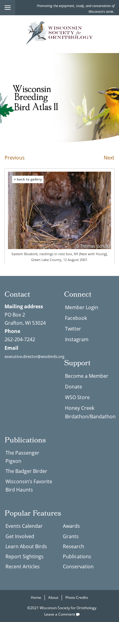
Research (73, 546)
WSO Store (77, 397)
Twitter (73, 328)
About (53, 597)
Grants (71, 536)
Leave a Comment (60, 614)
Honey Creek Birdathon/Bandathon (89, 412)
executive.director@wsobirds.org (34, 356)
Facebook (76, 318)
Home (36, 597)
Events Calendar (24, 526)
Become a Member (86, 376)
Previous (15, 157)
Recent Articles (22, 566)
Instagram (76, 339)
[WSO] (59, 32)
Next (109, 157)
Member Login (81, 307)
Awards (71, 526)
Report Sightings (24, 556)
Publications (77, 556)
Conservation (78, 566)
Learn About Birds (26, 546)
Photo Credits (76, 597)
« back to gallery (28, 179)
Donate (73, 386)
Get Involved (19, 536)
